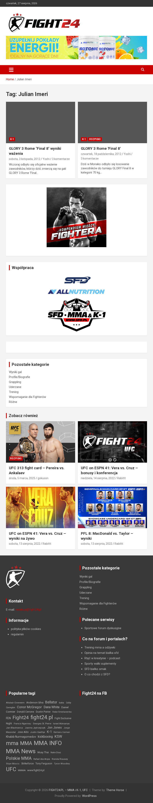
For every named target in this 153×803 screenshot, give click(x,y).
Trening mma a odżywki (99, 647)
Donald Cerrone (25, 711)
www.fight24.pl (35, 770)
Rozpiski (95, 139)
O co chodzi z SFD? (97, 674)
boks (61, 702)
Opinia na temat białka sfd (101, 653)
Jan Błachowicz (14, 727)
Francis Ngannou (22, 723)
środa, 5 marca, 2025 (22, 478)
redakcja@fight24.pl (28, 609)
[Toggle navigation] (11, 69)
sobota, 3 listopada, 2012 (24, 159)
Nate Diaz (56, 752)
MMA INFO (48, 743)
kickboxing (45, 736)
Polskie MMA (19, 758)
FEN (8, 718)
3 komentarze (61, 159)
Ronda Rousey (60, 759)
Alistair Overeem (15, 702)
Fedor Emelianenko (62, 712)
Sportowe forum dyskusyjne (102, 628)
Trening (14, 392)
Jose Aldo (23, 732)
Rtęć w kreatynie (95, 658)
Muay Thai (43, 752)
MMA (26, 743)
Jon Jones (54, 727)
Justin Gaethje (37, 732)
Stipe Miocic (13, 763)
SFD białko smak (95, 669)
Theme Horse (115, 790)
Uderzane (15, 387)
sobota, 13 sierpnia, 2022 (24, 543)
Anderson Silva (34, 702)
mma (12, 743)
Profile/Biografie (19, 377)
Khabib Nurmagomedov (21, 736)
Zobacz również (23, 415)
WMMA (22, 770)
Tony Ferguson (43, 763)
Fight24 (21, 717)
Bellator (51, 702)
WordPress (89, 796)
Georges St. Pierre (42, 723)
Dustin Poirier (43, 711)
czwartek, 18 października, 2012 (101, 154)
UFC (11, 769)
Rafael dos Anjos (41, 759)
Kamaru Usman (62, 732)
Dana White (52, 707)
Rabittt (121, 478)
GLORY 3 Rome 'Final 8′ (101, 148)
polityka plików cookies (26, 629)
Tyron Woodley (62, 763)
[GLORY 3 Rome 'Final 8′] (112, 122)
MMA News (21, 751)
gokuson (43, 478)
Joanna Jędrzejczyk (35, 728)
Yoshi (46, 159)
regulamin (17, 634)
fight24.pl (41, 717)
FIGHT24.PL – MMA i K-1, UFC (68, 790)
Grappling (15, 382)
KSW (58, 736)
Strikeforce (27, 763)
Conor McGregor (29, 707)
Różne (13, 402)
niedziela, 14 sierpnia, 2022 (98, 478)
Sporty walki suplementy (100, 663)
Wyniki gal (15, 372)
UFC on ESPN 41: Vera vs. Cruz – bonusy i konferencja (109, 470)
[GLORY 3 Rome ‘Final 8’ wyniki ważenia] (40, 122)
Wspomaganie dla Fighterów (27, 397)
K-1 (12, 139)
